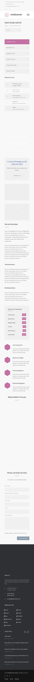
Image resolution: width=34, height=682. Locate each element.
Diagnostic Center (10, 53)
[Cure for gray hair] (7, 347)
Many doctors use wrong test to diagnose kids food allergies (17, 642)
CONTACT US (17, 150)
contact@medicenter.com (12, 6)
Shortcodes (8, 625)
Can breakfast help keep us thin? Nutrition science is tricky (17, 655)
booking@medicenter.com (19, 97)
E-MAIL (6, 508)
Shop (6, 622)
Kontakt (19, 613)
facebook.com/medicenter (19, 103)
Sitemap (17, 679)
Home (6, 25)
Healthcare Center (10, 41)
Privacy (6, 679)
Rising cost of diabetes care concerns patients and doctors (17, 649)
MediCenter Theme (13, 673)
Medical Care (8, 619)
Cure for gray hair (17, 345)
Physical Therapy (10, 71)
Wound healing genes (19, 383)
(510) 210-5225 (9, 4)
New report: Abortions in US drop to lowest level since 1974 (17, 662)
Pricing (19, 610)
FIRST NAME (7, 486)
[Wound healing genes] (7, 385)
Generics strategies (18, 358)
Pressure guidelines (18, 370)
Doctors (7, 613)
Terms (11, 679)
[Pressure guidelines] (7, 372)
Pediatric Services (10, 59)
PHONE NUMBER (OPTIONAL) (11, 493)
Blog (6, 616)
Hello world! (7, 636)
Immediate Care (10, 47)
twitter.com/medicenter (18, 109)
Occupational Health (11, 65)
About (6, 610)
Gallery (19, 619)
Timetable (19, 616)
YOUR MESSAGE (8, 515)
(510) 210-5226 (15, 91)
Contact (19, 622)
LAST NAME (7, 500)
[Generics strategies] (7, 360)
